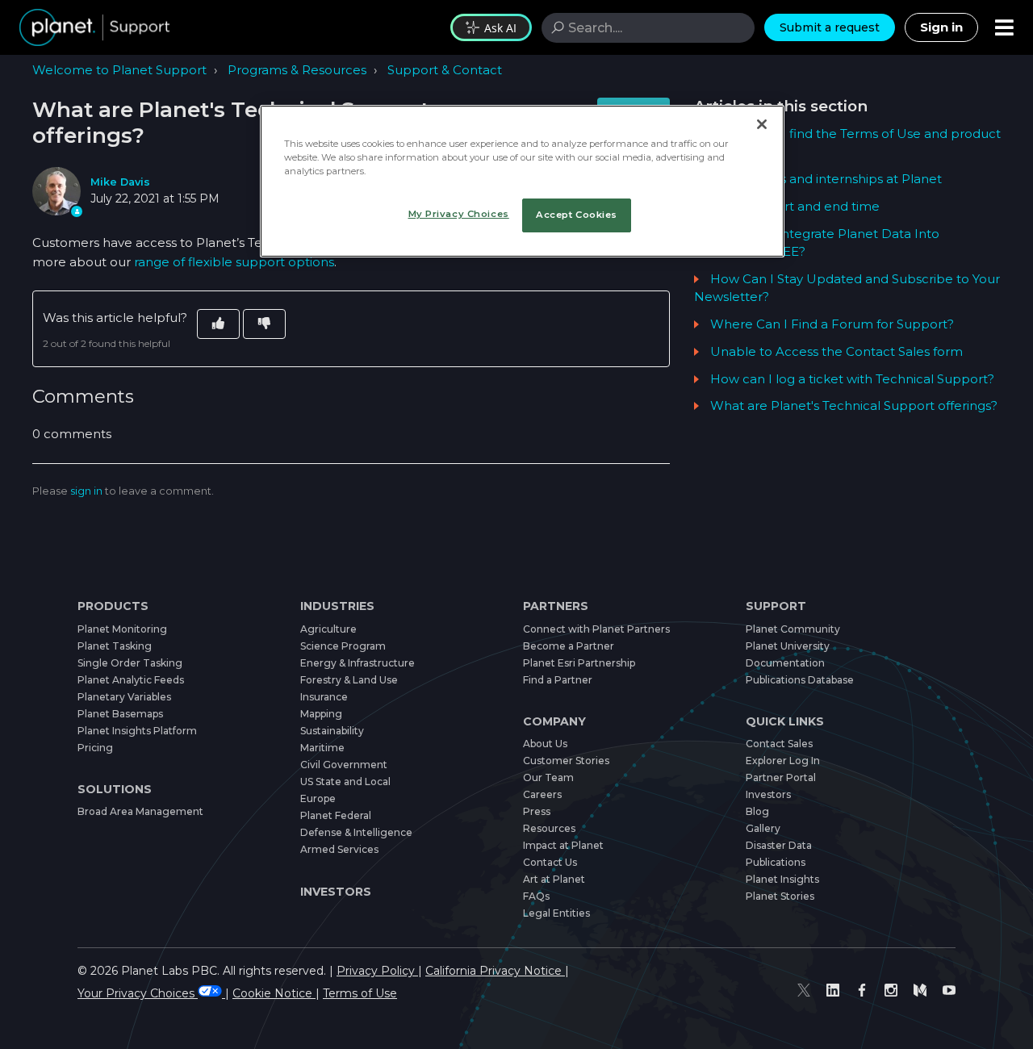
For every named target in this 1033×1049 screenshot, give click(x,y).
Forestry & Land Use (349, 680)
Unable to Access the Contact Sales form (836, 351)
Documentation (785, 663)
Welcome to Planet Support (119, 69)
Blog (757, 811)
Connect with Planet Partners (596, 629)
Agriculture (328, 629)
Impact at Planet (563, 845)
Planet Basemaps (120, 714)
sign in (86, 491)
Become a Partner (568, 646)
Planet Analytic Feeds (130, 680)
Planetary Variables (124, 697)
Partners (555, 606)
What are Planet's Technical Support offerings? (853, 405)
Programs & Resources (297, 69)
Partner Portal (781, 777)
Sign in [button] (941, 27)
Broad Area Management (140, 811)
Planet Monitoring (122, 629)
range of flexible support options (234, 262)
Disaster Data (779, 845)
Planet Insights (782, 879)
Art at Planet (554, 879)
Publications (775, 862)
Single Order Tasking (129, 663)
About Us (545, 744)
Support (776, 606)
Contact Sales (779, 744)
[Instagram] (891, 989)
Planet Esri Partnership (579, 663)
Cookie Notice (274, 993)
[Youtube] (949, 989)
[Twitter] (803, 989)
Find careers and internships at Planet (826, 178)
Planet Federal (335, 815)
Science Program (343, 646)
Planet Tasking (114, 646)
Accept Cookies (576, 214)
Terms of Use (360, 993)
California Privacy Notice (495, 970)
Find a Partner (557, 680)
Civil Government (343, 765)
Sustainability (332, 731)
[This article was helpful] (218, 324)
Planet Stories (780, 896)
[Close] (762, 124)
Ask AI (500, 28)
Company (554, 721)
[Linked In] (832, 989)
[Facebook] (861, 989)
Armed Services (339, 849)
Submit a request (830, 27)
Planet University (788, 646)
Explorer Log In (783, 760)
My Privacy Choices (458, 213)
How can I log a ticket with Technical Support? (852, 379)
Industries (337, 606)
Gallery (763, 828)
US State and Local (345, 781)
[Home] (94, 27)
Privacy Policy (377, 970)
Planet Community (793, 629)
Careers (542, 794)
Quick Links (785, 721)
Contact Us (550, 862)
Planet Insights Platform (137, 731)
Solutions (114, 789)
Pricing (95, 748)
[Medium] (920, 989)
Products (112, 606)
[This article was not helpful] (264, 324)
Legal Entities (556, 913)
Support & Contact (444, 69)
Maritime (322, 748)
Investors (335, 891)
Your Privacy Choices (137, 993)
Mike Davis (120, 182)
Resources (549, 828)
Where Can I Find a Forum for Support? (832, 324)
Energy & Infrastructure (357, 663)
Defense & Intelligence (356, 832)
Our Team (548, 777)
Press (536, 811)
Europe (318, 798)
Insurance (324, 697)
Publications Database (800, 680)
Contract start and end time (795, 206)
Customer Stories (566, 760)
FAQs (536, 896)
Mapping (321, 714)
